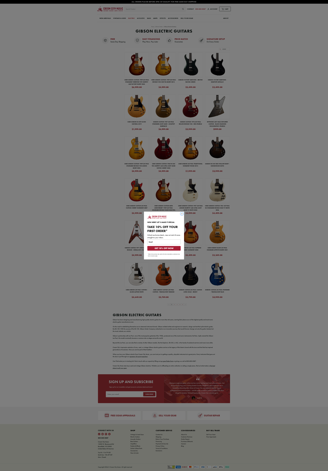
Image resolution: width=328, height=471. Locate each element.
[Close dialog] (181, 213)
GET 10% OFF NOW (164, 248)
